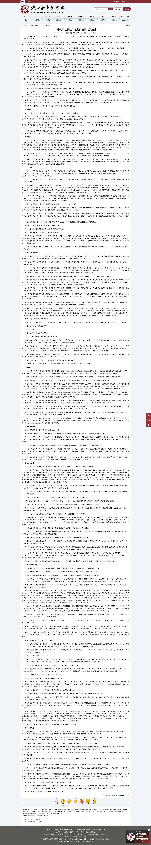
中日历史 (36, 17)
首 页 (26, 17)
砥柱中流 (81, 20)
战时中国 (59, 17)
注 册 (118, 9)
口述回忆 (92, 17)
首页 (24, 25)
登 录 (127, 9)
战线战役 (70, 17)
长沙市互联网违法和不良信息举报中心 (99, 839)
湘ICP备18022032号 (88, 841)
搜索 (111, 9)
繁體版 (28, 1)
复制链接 (95, 33)
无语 (69, 804)
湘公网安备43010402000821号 (67, 841)
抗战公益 (103, 17)
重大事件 (59, 20)
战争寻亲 (114, 17)
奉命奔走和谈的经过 (34, 819)
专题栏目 (70, 20)
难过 (94, 804)
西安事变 (39, 26)
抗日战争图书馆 (125, 17)
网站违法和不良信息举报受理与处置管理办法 (53, 839)
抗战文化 (114, 20)
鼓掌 (63, 804)
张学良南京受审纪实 (34, 822)
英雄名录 (81, 17)
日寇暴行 (47, 20)
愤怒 (88, 804)
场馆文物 (103, 20)
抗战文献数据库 (125, 20)
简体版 (22, 1)
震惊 (82, 804)
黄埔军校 (36, 20)
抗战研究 (92, 20)
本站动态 (25, 20)
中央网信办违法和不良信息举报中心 (77, 839)
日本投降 (47, 17)
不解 (75, 804)
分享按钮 (127, 25)
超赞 (56, 804)
